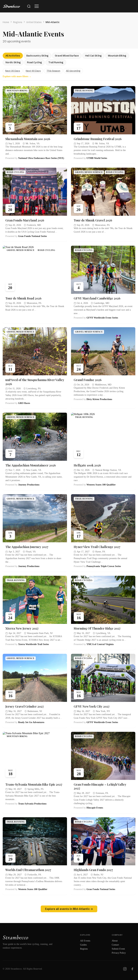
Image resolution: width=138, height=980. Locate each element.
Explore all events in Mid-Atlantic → (69, 909)
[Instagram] (125, 969)
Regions (17, 22)
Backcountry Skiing (37, 55)
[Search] (29, 6)
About (115, 940)
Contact (115, 945)
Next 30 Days (12, 70)
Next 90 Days (33, 70)
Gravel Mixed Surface (67, 55)
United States (34, 22)
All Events (85, 940)
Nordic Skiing (13, 62)
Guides (83, 945)
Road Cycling (34, 62)
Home (6, 22)
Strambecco (15, 937)
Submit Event (118, 949)
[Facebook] (132, 969)
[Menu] (36, 6)
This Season (53, 70)
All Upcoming (73, 70)
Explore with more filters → (17, 76)
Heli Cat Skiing (93, 55)
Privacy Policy (119, 953)
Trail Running (55, 62)
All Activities (13, 55)
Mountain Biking (117, 55)
